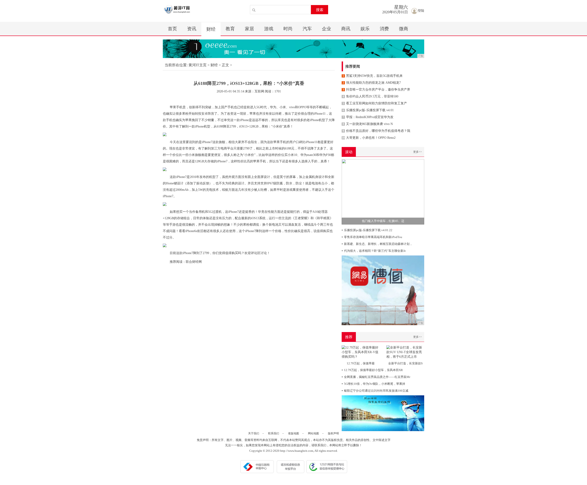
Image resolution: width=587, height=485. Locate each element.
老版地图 (293, 433)
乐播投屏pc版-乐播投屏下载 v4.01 (368, 110)
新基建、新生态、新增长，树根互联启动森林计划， (377, 244)
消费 (384, 28)
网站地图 (313, 433)
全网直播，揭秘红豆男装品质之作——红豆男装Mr (376, 377)
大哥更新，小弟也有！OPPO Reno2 (369, 137)
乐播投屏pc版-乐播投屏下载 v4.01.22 (367, 230)
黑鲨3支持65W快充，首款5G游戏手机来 (373, 76)
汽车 (307, 28)
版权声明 (333, 433)
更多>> (417, 151)
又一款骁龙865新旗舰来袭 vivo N (368, 124)
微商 (403, 28)
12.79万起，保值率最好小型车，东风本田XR (372, 370)
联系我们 (273, 433)
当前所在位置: (176, 65)
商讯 (345, 28)
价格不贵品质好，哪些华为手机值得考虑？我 (376, 131)
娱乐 (365, 28)
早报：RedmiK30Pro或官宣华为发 (368, 117)
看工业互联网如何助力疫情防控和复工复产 (375, 103)
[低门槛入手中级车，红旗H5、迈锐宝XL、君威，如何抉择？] (383, 191)
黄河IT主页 (197, 65)
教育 (230, 28)
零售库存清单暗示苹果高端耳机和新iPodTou (372, 237)
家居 (249, 28)
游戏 (268, 28)
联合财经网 (194, 261)
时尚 (288, 28)
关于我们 (253, 433)
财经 (211, 29)
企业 (326, 28)
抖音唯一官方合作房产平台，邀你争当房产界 (376, 89)
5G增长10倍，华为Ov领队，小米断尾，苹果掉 (373, 383)
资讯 (191, 28)
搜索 (319, 10)
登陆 (421, 10)
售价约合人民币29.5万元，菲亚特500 (370, 96)
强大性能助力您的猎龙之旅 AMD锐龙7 (372, 82)
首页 (172, 28)
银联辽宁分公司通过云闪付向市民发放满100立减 (375, 390)
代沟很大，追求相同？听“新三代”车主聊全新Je (374, 250)
